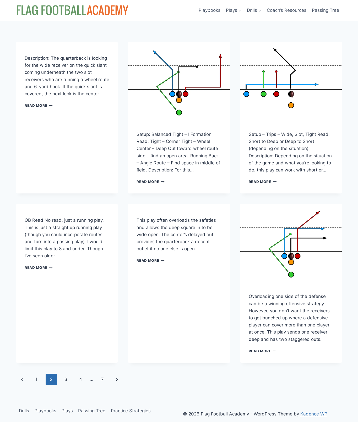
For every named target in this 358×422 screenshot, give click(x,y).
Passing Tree (325, 10)
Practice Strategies (131, 410)
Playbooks (209, 10)
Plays (67, 410)
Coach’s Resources (286, 10)
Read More (39, 105)
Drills (24, 410)
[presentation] (179, 80)
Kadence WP (313, 414)
